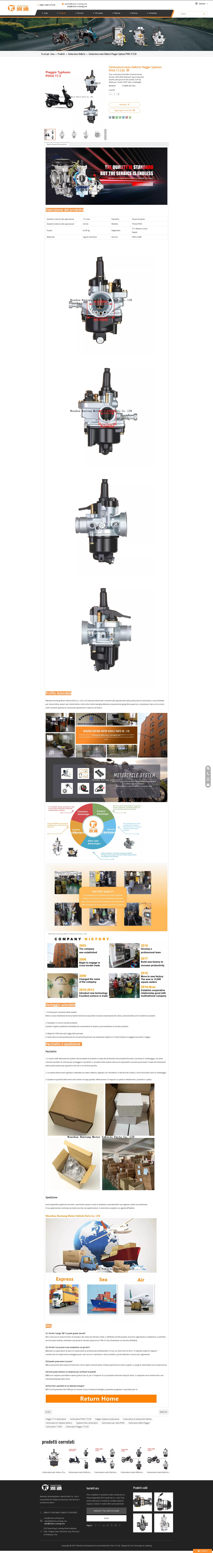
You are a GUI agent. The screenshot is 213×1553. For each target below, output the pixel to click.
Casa (46, 13)
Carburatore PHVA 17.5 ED (80, 1419)
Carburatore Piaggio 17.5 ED (77, 1427)
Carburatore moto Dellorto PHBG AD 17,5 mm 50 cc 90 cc (159, 1472)
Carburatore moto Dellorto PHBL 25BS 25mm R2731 (133, 1472)
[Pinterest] (119, 1525)
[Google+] (100, 1525)
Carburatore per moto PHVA (113, 1423)
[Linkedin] (104, 1525)
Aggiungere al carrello (123, 110)
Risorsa (117, 13)
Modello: (112, 86)
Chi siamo (99, 13)
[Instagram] (116, 1525)
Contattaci (153, 13)
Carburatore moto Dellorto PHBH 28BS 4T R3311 (54, 1472)
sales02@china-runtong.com (76, 4)
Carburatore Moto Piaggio (139, 1423)
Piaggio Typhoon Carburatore (107, 1419)
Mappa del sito (127, 1546)
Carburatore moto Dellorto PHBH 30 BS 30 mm (80, 1472)
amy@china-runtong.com (54, 1518)
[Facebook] (96, 1525)
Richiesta (123, 105)
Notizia (134, 13)
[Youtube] (112, 1525)
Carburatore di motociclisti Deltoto (137, 1419)
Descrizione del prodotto (57, 144)
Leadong (148, 1546)
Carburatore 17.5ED (54, 1427)
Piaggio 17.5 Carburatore (56, 1419)
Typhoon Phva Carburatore (87, 1423)
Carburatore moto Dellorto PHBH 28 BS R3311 (106, 1472)
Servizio (80, 13)
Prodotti (62, 13)
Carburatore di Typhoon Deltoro (59, 1423)
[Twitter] (108, 1525)
